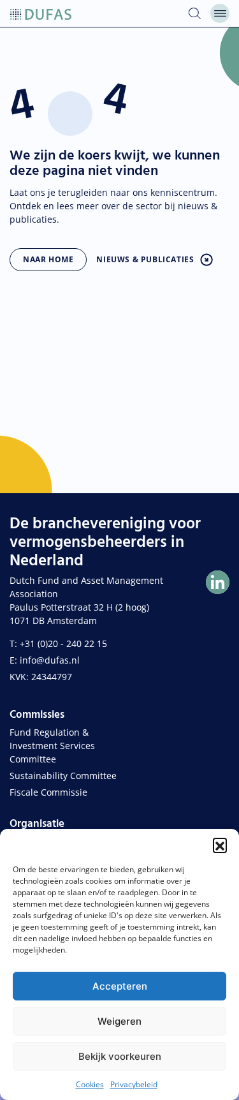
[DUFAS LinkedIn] (217, 582)
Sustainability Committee (63, 775)
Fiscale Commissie (48, 792)
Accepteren (119, 986)
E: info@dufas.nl (45, 660)
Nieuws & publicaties (145, 259)
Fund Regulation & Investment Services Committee (52, 745)
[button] (220, 844)
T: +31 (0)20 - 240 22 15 (58, 643)
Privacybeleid (133, 1084)
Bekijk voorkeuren (119, 1056)
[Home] (41, 13)
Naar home (48, 259)
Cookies (90, 1084)
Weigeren (119, 1021)
